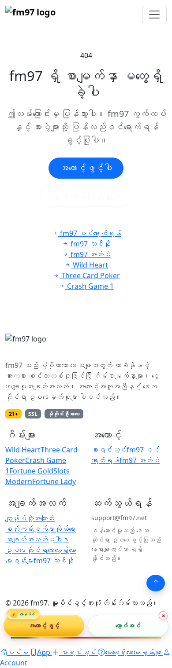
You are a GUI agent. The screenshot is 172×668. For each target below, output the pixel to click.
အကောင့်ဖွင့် (44, 625)
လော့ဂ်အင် (128, 625)
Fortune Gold (31, 471)
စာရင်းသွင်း (109, 450)
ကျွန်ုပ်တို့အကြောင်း (30, 518)
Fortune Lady (54, 481)
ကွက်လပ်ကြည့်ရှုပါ (86, 196)
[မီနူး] (154, 14)
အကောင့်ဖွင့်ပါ (86, 168)
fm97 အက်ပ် (140, 460)
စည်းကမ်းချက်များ (30, 529)
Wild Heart (23, 450)
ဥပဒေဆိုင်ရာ (26, 550)
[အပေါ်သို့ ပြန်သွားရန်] (155, 583)
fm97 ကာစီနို (54, 560)
